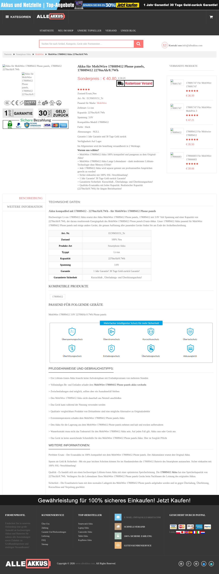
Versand (111, 30)
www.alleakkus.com (85, 563)
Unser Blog (128, 30)
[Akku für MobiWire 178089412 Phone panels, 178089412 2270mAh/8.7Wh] (28, 84)
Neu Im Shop (65, 30)
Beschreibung (31, 198)
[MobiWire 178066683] (177, 155)
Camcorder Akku (85, 532)
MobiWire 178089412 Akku (68, 398)
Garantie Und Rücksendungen (54, 532)
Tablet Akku (83, 536)
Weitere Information (25, 206)
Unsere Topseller (89, 30)
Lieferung (45, 536)
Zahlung (45, 528)
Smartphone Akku (23, 54)
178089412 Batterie (152, 461)
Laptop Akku (83, 528)
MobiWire (39, 54)
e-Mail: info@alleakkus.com (142, 517)
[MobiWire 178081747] (177, 82)
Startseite (47, 30)
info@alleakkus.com (185, 45)
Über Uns (46, 524)
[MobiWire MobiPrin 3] (177, 106)
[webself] (211, 563)
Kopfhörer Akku (85, 540)
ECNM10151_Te (95, 98)
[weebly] (203, 563)
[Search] (138, 43)
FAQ (44, 540)
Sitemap (45, 544)
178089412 (57, 296)
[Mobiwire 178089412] (177, 131)
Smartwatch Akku (85, 524)
